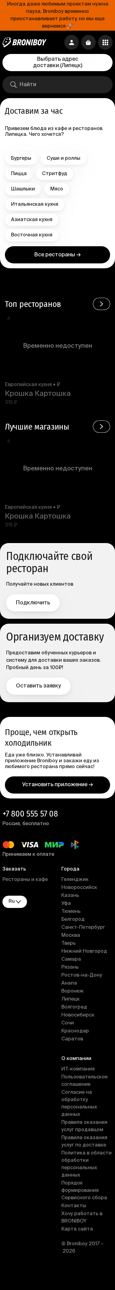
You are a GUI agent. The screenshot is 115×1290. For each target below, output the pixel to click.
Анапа (69, 983)
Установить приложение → (57, 784)
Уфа (66, 903)
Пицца (19, 173)
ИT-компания (78, 1069)
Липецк (70, 999)
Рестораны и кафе (25, 879)
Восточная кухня (31, 235)
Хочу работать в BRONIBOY (81, 1218)
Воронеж (72, 991)
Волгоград (74, 1007)
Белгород (73, 919)
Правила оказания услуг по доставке (84, 1141)
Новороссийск (79, 887)
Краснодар (75, 1031)
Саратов (72, 1039)
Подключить (33, 603)
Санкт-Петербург (83, 927)
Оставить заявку (38, 686)
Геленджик (75, 879)
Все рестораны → (57, 255)
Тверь (68, 943)
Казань (70, 895)
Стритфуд (54, 173)
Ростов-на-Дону (81, 975)
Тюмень (71, 911)
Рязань (70, 967)
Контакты (73, 1206)
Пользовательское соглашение (84, 1081)
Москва (70, 935)
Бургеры (21, 158)
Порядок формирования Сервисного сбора (84, 1190)
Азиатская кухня (31, 219)
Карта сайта (77, 1229)
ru (12, 901)
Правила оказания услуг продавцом (84, 1126)
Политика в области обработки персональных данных (86, 1164)
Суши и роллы (63, 158)
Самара (71, 959)
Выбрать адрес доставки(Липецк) (57, 62)
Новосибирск (77, 1015)
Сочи (67, 1023)
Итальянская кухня (34, 204)
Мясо (56, 189)
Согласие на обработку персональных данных (79, 1103)
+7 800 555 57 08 (30, 814)
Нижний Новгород (84, 951)
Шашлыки (23, 189)
